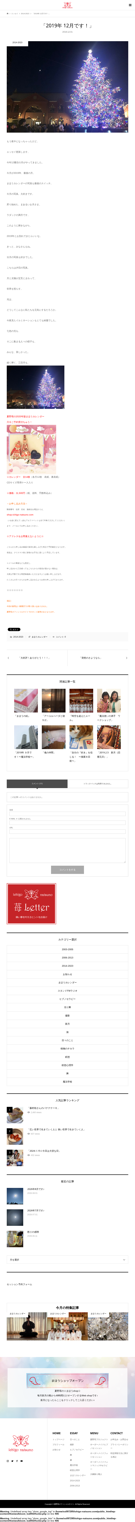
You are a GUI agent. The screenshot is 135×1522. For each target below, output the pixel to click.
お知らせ (67, 974)
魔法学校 (67, 1081)
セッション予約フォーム (19, 1284)
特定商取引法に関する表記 (119, 1455)
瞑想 (67, 1057)
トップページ (58, 1439)
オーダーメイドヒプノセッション (99, 1446)
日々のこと (67, 1040)
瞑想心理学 (67, 1065)
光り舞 (67, 1007)
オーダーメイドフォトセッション (99, 1455)
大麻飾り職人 (96, 1474)
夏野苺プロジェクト (99, 1439)
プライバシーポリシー (119, 1446)
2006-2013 (67, 957)
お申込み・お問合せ (119, 1439)
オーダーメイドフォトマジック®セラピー (99, 1465)
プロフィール (58, 1444)
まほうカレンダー (39, 637)
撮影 (67, 1015)
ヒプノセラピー (67, 999)
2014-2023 (18, 637)
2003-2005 (67, 949)
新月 (67, 1024)
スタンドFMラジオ (67, 990)
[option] (27, 1326)
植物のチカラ (67, 1048)
